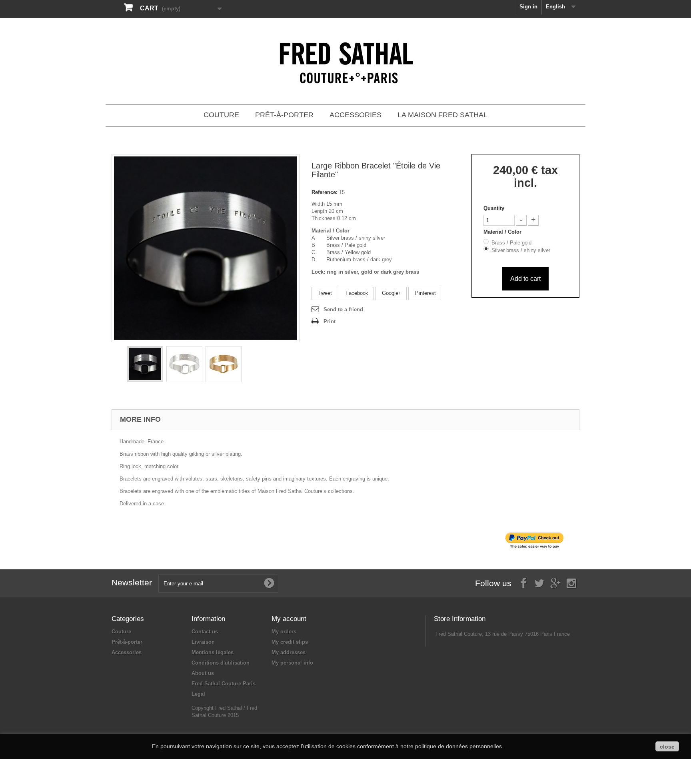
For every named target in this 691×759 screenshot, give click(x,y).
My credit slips (290, 642)
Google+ (390, 293)
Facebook (356, 293)
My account (289, 619)
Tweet (324, 293)
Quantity (493, 208)
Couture (221, 115)
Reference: (325, 192)
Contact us (205, 632)
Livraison (203, 642)
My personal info (292, 663)
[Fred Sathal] (345, 64)
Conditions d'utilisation (221, 663)
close (667, 746)
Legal (198, 694)
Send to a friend (343, 309)
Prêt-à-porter (284, 115)
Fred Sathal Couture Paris (224, 684)
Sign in (528, 7)
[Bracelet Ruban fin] (145, 364)
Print (330, 321)
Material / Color (503, 232)
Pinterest (424, 293)
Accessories (355, 115)
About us (203, 673)
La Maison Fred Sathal (442, 115)
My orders (284, 632)
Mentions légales (213, 652)
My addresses (289, 652)
